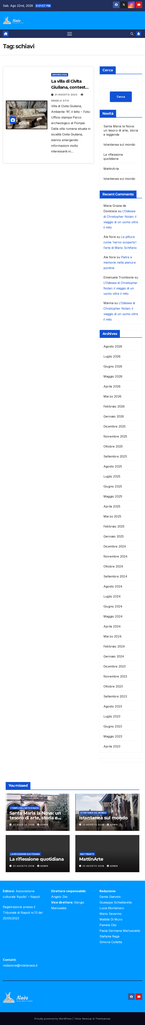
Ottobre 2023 (113, 686)
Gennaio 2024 (113, 656)
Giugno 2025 (112, 486)
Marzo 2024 (112, 636)
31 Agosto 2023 (66, 94)
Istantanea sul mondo (119, 144)
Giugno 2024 (112, 606)
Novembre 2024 (115, 556)
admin (44, 824)
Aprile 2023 (111, 746)
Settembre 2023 (115, 696)
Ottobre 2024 (113, 566)
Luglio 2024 (112, 596)
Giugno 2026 (112, 366)
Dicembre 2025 (114, 426)
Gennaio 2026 (113, 416)
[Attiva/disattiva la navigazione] (69, 34)
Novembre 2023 (115, 676)
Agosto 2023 (112, 706)
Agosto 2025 (112, 466)
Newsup (87, 1018)
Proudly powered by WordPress (53, 1018)
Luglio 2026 (111, 356)
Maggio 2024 (113, 616)
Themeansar (102, 1018)
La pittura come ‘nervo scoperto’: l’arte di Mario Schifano (120, 242)
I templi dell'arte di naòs (25, 808)
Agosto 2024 (112, 586)
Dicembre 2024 (114, 546)
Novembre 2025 (115, 436)
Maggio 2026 (112, 376)
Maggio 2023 (112, 736)
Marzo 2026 (112, 396)
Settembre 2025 (115, 456)
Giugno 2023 (112, 726)
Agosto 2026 (112, 346)
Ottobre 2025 (113, 446)
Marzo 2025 (112, 516)
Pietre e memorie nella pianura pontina (119, 262)
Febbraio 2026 (114, 406)
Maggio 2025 (112, 496)
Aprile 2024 (112, 626)
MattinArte (111, 169)
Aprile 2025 (111, 506)
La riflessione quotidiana (25, 854)
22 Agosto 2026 (24, 824)
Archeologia (59, 75)
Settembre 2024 (115, 576)
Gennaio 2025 (113, 536)
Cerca (108, 70)
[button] (131, 34)
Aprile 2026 (111, 386)
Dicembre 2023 (114, 666)
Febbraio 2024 (114, 646)
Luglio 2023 (111, 716)
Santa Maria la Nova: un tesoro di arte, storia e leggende (120, 130)
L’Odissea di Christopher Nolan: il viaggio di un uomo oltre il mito (120, 288)
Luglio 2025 (111, 476)
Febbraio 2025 (114, 526)
